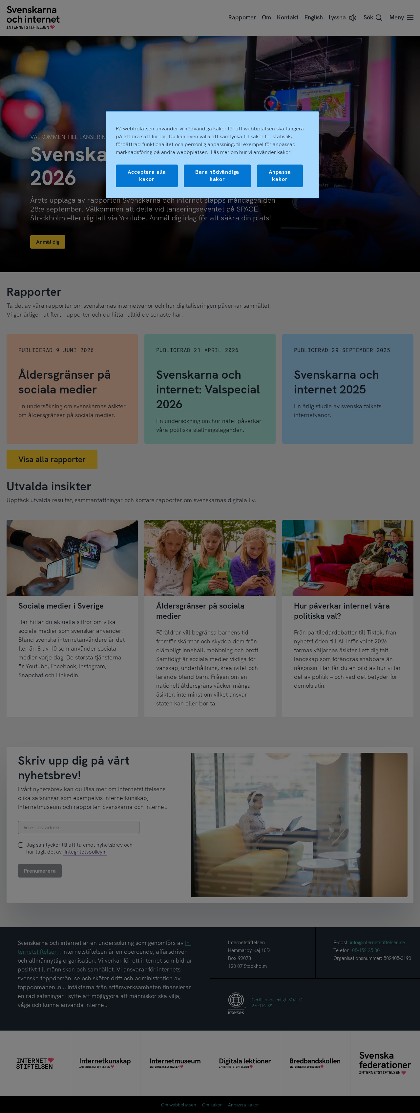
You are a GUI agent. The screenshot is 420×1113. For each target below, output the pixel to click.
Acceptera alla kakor (147, 175)
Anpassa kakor (280, 175)
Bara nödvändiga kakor (217, 175)
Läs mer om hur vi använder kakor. (251, 152)
